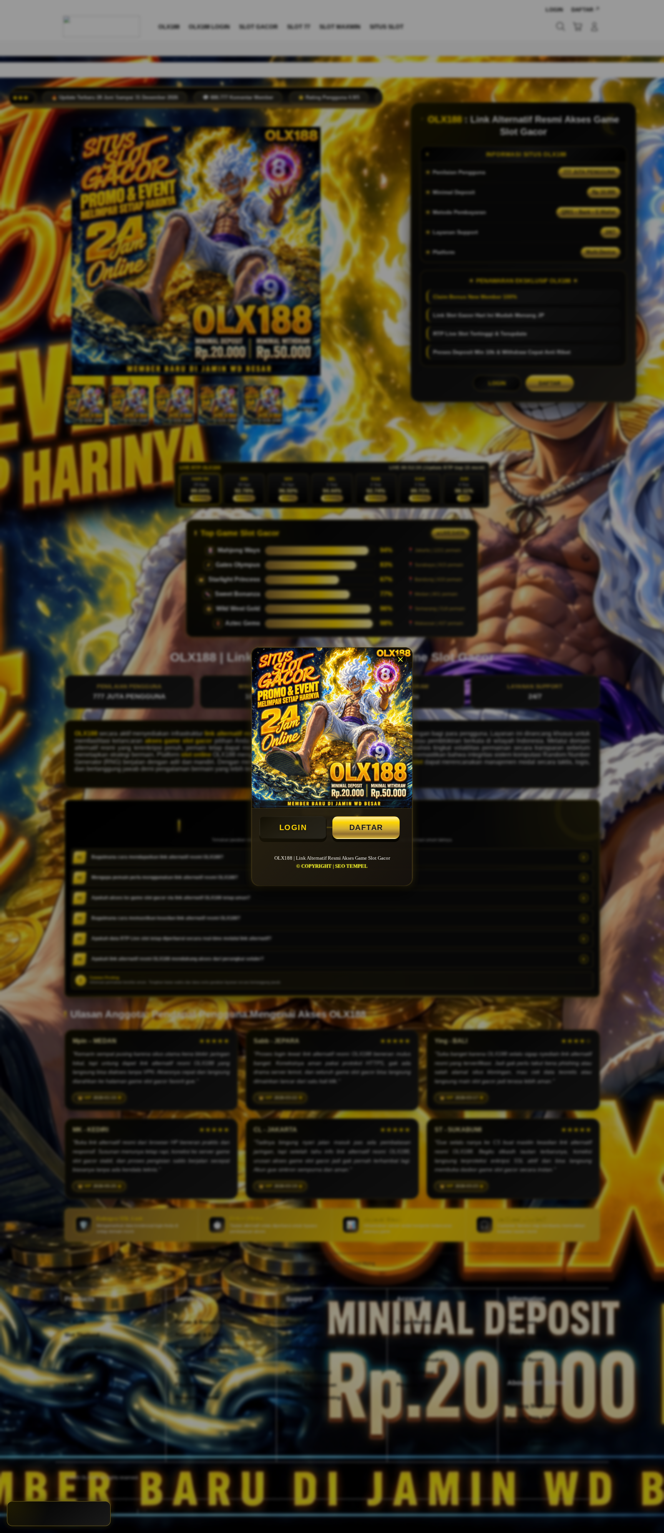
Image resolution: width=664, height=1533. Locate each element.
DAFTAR (366, 827)
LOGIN (293, 827)
